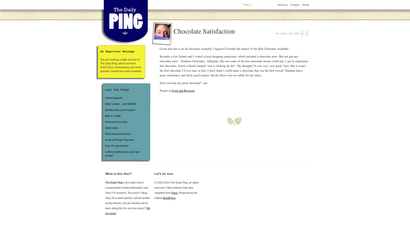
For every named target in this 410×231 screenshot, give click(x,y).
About (305, 5)
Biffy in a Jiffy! (113, 115)
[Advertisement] (210, 102)
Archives (282, 5)
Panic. (175, 192)
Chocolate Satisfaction (204, 31)
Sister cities (111, 127)
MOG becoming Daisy (117, 133)
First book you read (116, 121)
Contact (294, 5)
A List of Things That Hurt (119, 139)
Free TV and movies (116, 145)
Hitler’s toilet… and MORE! (120, 103)
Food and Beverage (183, 91)
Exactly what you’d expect (120, 109)
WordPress (169, 198)
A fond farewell (113, 97)
